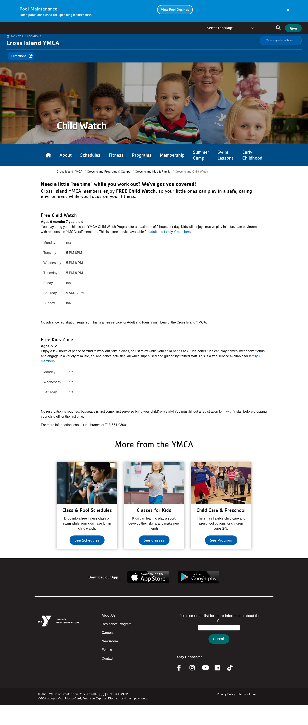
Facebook (182, 668)
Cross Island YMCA (69, 171)
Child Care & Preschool (221, 510)
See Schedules (87, 540)
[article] (154, 11)
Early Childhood (252, 155)
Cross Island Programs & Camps (108, 171)
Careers (108, 632)
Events (107, 650)
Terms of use (247, 694)
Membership (172, 155)
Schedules (90, 155)
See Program (221, 540)
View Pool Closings (175, 10)
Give (293, 28)
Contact (107, 658)
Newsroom (110, 641)
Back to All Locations (25, 36)
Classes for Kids (154, 510)
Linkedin (220, 668)
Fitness (116, 155)
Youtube (205, 668)
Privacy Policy (226, 694)
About (66, 155)
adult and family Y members (170, 232)
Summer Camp (201, 155)
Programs (141, 155)
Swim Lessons (225, 155)
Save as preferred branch (280, 40)
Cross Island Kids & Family (152, 171)
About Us (108, 615)
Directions (18, 56)
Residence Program (116, 624)
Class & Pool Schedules (87, 510)
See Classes (154, 540)
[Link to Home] (48, 155)
